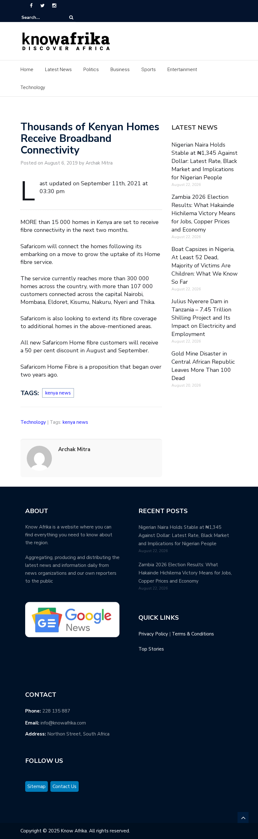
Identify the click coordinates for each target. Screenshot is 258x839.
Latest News (58, 69)
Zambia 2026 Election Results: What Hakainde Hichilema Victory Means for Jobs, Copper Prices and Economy (203, 213)
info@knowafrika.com (63, 723)
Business (120, 69)
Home (26, 69)
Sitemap (36, 786)
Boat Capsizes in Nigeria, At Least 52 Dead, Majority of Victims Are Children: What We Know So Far (204, 265)
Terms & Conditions (193, 634)
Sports (148, 69)
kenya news (58, 393)
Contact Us (64, 786)
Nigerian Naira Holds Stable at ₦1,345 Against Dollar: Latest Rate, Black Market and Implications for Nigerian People (204, 161)
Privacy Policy (153, 634)
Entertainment (182, 69)
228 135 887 (56, 711)
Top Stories (151, 649)
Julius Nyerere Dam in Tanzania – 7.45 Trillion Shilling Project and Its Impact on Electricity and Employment (203, 318)
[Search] (71, 17)
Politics (91, 69)
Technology (32, 87)
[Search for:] (40, 17)
